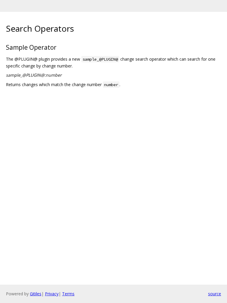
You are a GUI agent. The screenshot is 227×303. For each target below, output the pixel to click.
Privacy (52, 293)
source (214, 293)
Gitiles (35, 293)
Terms (68, 293)
